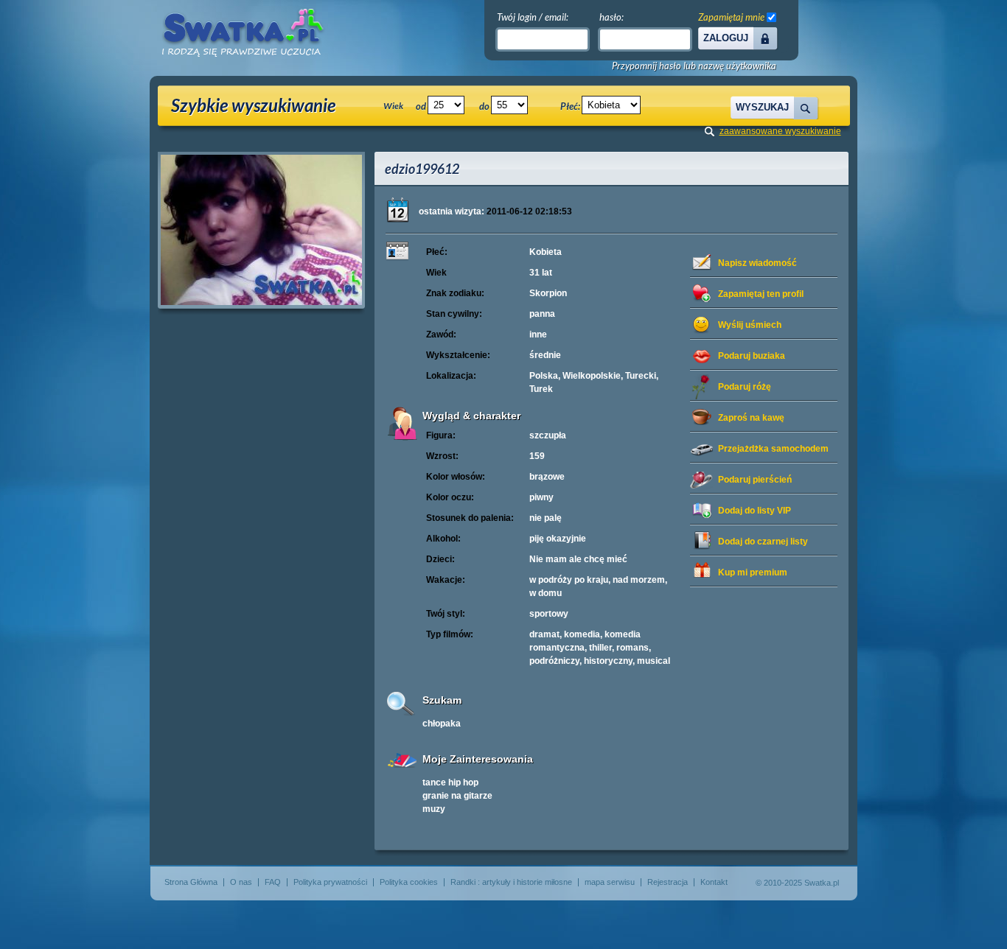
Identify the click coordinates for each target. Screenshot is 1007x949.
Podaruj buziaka (751, 356)
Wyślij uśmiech (749, 325)
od (421, 106)
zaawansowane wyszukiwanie (780, 131)
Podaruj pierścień (755, 479)
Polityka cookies (409, 882)
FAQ (273, 882)
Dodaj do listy (754, 510)
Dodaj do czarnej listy (763, 541)
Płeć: (570, 106)
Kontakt (714, 882)
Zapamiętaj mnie (731, 17)
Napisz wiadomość (757, 263)
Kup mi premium (752, 572)
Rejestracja (667, 882)
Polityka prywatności (330, 882)
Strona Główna (190, 882)
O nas (241, 882)
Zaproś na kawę (751, 418)
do (484, 106)
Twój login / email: (532, 17)
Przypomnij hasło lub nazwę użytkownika (694, 66)
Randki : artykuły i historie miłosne (511, 882)
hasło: (611, 17)
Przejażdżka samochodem (773, 449)
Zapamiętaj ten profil (761, 294)
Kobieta (545, 252)
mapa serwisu (610, 882)
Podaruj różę (744, 387)
